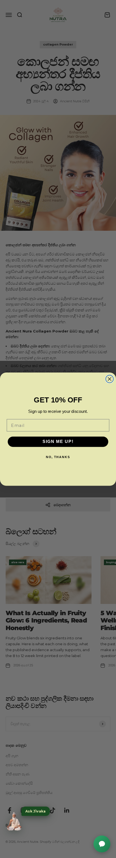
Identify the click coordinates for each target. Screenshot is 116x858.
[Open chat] (101, 844)
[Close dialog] (109, 378)
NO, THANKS (58, 457)
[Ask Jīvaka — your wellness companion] (14, 821)
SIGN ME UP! (58, 441)
